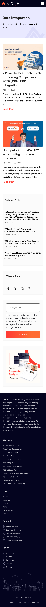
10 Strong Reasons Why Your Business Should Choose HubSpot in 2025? (21, 242)
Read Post (8, 109)
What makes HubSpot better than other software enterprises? (22, 254)
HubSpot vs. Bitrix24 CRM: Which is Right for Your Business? (21, 154)
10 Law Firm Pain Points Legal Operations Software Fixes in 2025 (20, 230)
